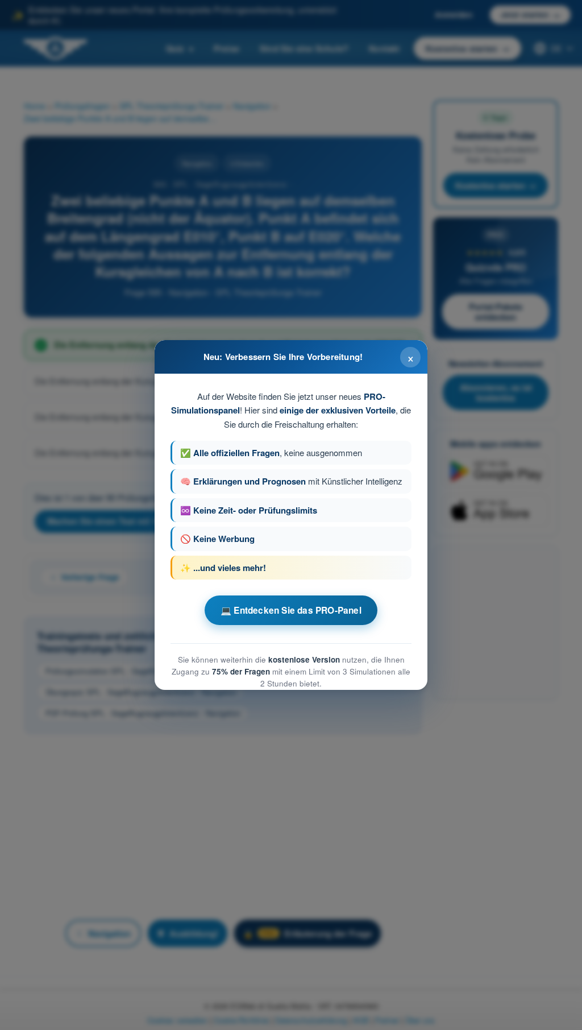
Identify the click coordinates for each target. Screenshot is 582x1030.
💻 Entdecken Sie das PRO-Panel (291, 610)
